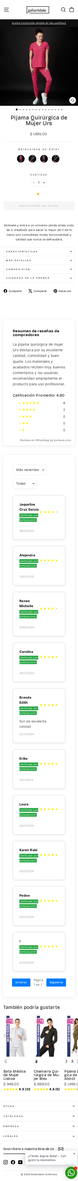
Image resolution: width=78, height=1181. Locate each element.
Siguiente (56, 982)
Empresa (11, 1126)
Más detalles (18, 260)
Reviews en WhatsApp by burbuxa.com (45, 440)
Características (22, 251)
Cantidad (38, 174)
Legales (10, 1136)
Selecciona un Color (39, 149)
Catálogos (13, 1116)
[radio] (21, 159)
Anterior (21, 982)
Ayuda (9, 1106)
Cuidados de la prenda (28, 277)
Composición (18, 269)
